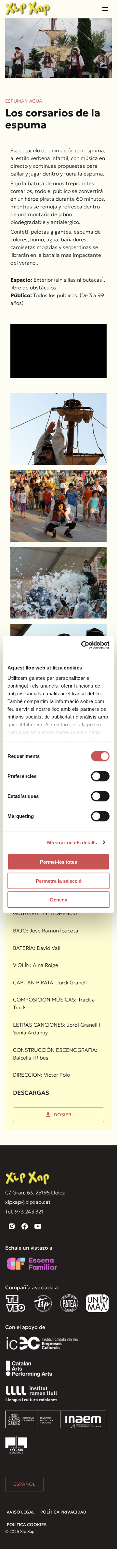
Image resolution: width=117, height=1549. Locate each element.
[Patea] (69, 1303)
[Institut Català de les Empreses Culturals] (42, 1343)
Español (24, 1484)
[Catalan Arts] (29, 1368)
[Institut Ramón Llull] (31, 1394)
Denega (58, 899)
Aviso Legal (20, 1512)
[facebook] (24, 1226)
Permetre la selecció (59, 880)
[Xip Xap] (28, 1178)
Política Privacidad (63, 1512)
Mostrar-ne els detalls (72, 842)
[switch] (100, 776)
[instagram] (11, 1226)
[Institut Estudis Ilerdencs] (16, 1445)
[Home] (28, 9)
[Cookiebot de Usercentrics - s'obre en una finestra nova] (83, 645)
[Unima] (98, 1303)
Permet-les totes (58, 862)
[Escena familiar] (32, 1263)
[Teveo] (15, 1303)
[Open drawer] (105, 9)
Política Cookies (26, 1524)
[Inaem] (55, 1419)
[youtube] (37, 1226)
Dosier (62, 1115)
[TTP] (42, 1303)
